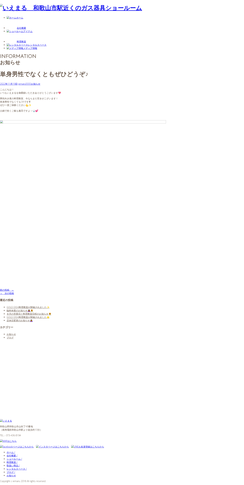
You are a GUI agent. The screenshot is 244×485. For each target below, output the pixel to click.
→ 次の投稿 (7, 293)
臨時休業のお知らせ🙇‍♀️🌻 (20, 310)
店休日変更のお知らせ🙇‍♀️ (20, 320)
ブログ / (11, 472)
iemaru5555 (24, 83)
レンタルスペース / (17, 468)
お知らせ (35, 83)
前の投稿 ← (7, 289)
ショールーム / (14, 458)
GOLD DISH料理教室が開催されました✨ (28, 307)
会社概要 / (12, 455)
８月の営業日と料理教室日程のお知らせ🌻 (29, 313)
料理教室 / (12, 462)
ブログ (10, 337)
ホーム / (11, 452)
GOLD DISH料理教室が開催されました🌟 (28, 317)
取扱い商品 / (13, 465)
